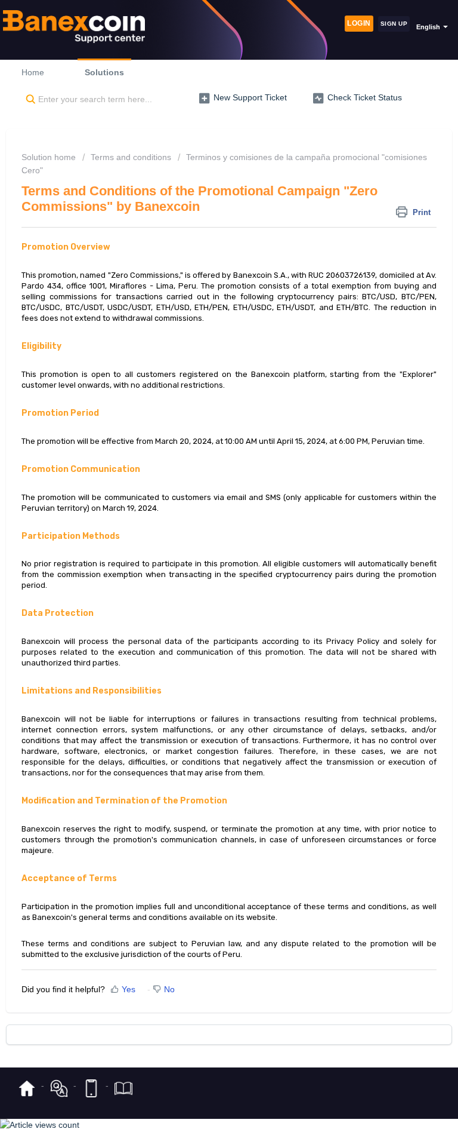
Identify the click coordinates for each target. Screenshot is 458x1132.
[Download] (206, 567)
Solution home (49, 157)
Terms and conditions (131, 157)
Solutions (104, 72)
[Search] (28, 100)
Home (32, 72)
